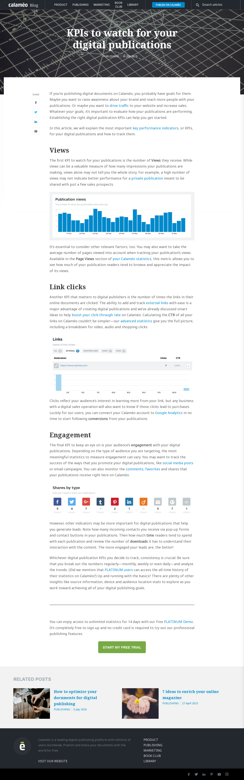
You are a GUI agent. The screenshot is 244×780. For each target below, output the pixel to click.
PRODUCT (60, 4)
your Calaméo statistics (132, 258)
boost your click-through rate (96, 315)
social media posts (177, 463)
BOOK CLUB (118, 4)
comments (134, 469)
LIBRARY (133, 4)
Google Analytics (169, 412)
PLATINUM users (119, 569)
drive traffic (119, 105)
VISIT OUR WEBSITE (52, 761)
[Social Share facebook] (36, 102)
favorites (152, 469)
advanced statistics (136, 321)
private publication (147, 178)
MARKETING (102, 4)
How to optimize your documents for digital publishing (75, 697)
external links (157, 303)
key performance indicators (155, 128)
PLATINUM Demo (178, 621)
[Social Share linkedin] (36, 121)
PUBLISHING (80, 4)
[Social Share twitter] (36, 112)
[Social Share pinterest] (36, 131)
